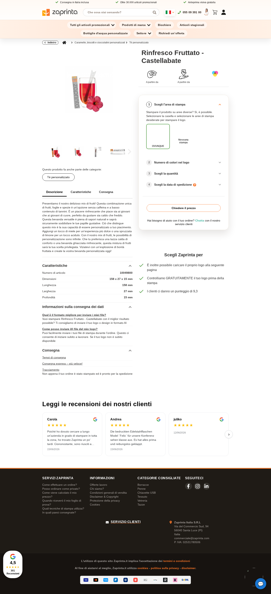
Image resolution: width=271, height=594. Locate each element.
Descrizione (54, 192)
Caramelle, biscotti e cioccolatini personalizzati (100, 42)
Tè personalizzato (139, 42)
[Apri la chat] (260, 583)
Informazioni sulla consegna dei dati (73, 307)
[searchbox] (118, 12)
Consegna (106, 192)
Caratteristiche (81, 192)
